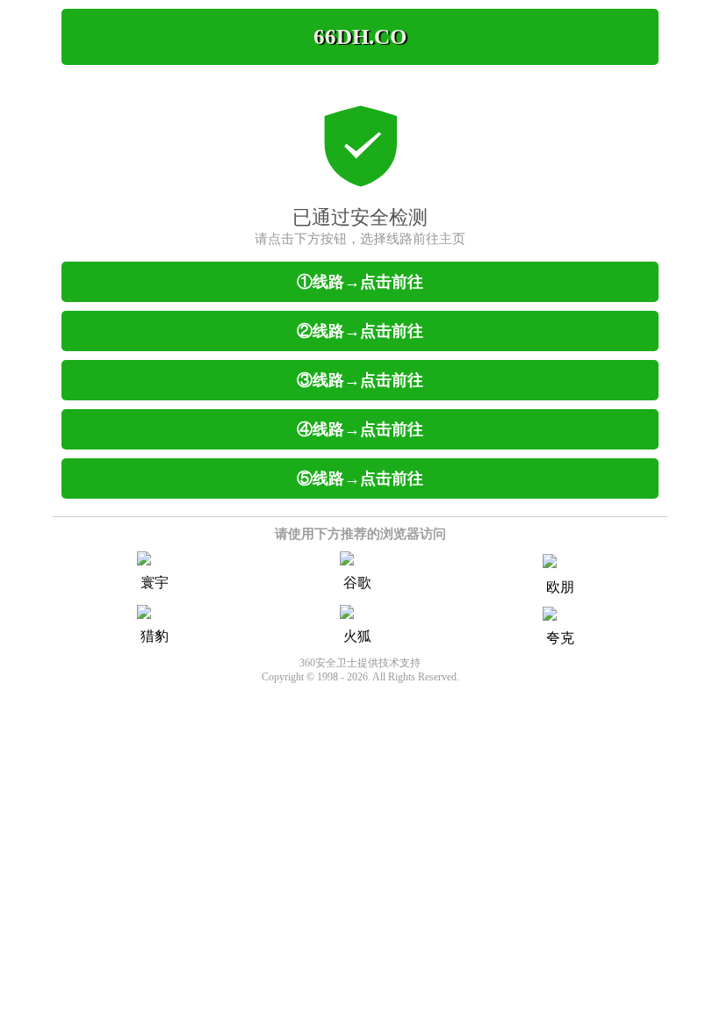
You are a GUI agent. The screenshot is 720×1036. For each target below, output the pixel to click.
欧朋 (560, 586)
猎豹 (154, 636)
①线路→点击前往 (360, 282)
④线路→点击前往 (360, 429)
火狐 (357, 636)
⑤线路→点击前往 (360, 478)
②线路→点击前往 (360, 331)
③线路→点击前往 (360, 380)
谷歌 (357, 582)
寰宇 (154, 582)
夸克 (560, 637)
